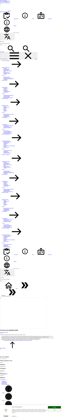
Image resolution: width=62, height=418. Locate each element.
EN (16, 32)
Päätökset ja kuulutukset (7, 246)
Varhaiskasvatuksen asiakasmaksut (9, 95)
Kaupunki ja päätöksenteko (6, 234)
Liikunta (5, 108)
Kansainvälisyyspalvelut (7, 127)
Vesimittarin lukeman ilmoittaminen (9, 78)
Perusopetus (5, 89)
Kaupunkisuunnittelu (7, 69)
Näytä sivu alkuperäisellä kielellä (5, 1)
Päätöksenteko (6, 143)
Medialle (5, 146)
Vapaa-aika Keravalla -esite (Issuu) (9, 114)
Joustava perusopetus (7, 96)
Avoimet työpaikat (6, 130)
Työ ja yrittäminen (4, 117)
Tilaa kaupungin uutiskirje (5, 384)
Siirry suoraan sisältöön (3, 0)
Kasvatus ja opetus (4, 80)
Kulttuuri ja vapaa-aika (5, 98)
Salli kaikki (54, 407)
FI (14, 32)
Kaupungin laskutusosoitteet (8, 150)
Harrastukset (5, 110)
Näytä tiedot (14, 416)
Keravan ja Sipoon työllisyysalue (8, 125)
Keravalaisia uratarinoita (7, 132)
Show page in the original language (5, 2)
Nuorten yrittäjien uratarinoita (8, 133)
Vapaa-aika (6, 332)
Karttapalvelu (5, 79)
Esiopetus (5, 182)
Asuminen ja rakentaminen (5, 60)
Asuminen (5, 68)
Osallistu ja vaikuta (6, 142)
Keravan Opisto (6, 92)
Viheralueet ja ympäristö (7, 73)
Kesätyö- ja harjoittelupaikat (8, 131)
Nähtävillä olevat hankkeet (7, 77)
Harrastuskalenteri (6, 115)
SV (15, 32)
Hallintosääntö (6, 151)
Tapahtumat (5, 107)
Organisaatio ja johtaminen (7, 141)
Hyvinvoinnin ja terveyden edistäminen (9, 145)
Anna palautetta (4, 381)
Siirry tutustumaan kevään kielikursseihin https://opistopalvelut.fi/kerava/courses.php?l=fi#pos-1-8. (18, 340)
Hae (18, 51)
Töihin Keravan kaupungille (8, 126)
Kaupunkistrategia (6, 152)
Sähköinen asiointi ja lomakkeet (8, 97)
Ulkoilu (5, 109)
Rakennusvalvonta (6, 72)
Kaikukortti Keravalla (7, 116)
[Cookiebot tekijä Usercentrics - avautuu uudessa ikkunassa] (6, 416)
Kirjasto (5, 106)
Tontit (4, 71)
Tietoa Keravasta (6, 147)
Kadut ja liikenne (6, 163)
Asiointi (5, 144)
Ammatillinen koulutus (7, 91)
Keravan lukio (6, 90)
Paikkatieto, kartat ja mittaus (8, 70)
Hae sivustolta (2, 51)
